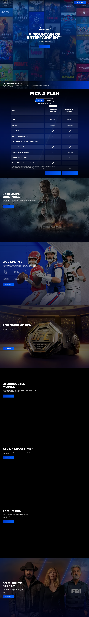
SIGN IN (71, 2)
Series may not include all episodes (22, 169)
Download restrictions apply (66, 168)
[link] (80, 2)
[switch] (44, 100)
